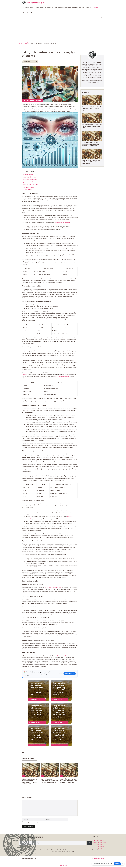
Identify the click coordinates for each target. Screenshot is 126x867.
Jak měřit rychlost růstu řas (30, 179)
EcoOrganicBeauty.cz (36, 2)
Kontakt (25, 12)
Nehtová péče (100, 840)
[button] (102, 17)
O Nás (31, 12)
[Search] (89, 843)
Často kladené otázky (28, 187)
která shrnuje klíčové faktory (62, 376)
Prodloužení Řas (36, 100)
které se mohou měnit (40, 477)
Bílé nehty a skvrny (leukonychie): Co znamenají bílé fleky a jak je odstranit (49, 780)
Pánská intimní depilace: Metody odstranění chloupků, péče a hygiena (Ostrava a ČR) (29, 781)
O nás (92, 84)
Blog (94, 838)
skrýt (35, 171)
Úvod (20, 43)
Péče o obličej (100, 844)
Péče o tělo (99, 848)
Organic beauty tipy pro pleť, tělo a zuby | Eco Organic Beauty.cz (73, 7)
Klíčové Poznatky (27, 189)
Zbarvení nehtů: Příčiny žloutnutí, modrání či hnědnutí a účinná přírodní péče (92, 161)
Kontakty (95, 842)
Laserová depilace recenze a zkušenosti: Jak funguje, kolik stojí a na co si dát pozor (69, 780)
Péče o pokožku (100, 846)
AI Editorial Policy (28, 7)
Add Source (117, 863)
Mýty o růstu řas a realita (29, 177)
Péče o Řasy (26, 43)
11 (23, 776)
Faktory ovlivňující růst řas (29, 176)
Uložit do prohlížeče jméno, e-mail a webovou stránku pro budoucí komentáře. (44, 822)
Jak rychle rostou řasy (28, 174)
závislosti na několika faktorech (53, 587)
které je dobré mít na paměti (62, 222)
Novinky (96, 7)
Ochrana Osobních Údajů (98, 858)
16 (42, 776)
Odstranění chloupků (102, 842)
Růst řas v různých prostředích (31, 182)
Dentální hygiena (101, 838)
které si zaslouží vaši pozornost (63, 656)
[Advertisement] (63, 31)
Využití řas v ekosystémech (30, 186)
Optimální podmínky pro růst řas (31, 181)
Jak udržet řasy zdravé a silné (30, 184)
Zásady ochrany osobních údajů (44, 7)
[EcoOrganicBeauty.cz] (24, 2)
